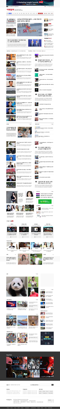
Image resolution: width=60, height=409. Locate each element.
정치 (17, 13)
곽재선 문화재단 (50, 393)
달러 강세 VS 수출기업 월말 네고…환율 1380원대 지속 (42, 136)
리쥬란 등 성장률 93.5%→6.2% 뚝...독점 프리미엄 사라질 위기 (49, 41)
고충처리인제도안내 (33, 407)
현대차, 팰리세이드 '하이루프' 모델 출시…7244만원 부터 (33, 309)
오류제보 (42, 407)
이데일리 (15, 10)
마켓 (49, 13)
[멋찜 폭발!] (33, 287)
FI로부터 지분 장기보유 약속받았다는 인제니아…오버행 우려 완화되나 (49, 47)
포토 (36, 13)
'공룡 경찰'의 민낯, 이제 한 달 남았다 (46, 195)
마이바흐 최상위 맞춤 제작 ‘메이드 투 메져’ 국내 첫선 (33, 302)
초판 (51, 6)
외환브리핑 (36, 135)
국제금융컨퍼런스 (45, 393)
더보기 (52, 191)
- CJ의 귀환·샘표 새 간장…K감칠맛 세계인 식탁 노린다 (13, 393)
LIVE (7, 6)
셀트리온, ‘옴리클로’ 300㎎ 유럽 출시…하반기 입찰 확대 (48, 44)
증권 (21, 13)
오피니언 (34, 13)
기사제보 (45, 407)
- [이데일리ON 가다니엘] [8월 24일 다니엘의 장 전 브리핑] (30, 392)
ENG (45, 6)
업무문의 (19, 407)
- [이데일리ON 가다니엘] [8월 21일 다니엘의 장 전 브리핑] (30, 393)
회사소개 (8, 407)
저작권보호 (38, 407)
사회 (19, 13)
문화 (26, 13)
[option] (23, 6)
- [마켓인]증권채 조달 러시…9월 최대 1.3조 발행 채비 (13, 392)
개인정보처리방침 (50, 407)
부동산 (24, 13)
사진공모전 (51, 391)
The (52, 13)
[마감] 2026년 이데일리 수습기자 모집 (15, 384)
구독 (47, 6)
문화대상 (40, 391)
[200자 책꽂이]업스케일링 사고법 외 (33, 338)
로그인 (53, 6)
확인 (52, 384)
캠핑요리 (40, 393)
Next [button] (15, 254)
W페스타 (47, 391)
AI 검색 (10, 13)
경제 (15, 13)
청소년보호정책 (27, 407)
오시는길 (15, 407)
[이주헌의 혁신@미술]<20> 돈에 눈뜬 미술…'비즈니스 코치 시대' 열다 (33, 341)
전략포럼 (44, 391)
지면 (49, 6)
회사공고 (11, 407)
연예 (28, 13)
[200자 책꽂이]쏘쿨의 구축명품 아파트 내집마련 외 (33, 334)
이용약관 (22, 407)
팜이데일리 (49, 38)
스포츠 (31, 13)
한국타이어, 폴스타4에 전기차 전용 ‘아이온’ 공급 (33, 306)
